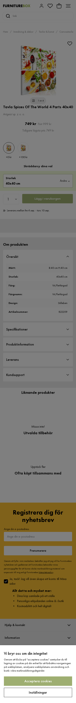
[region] (38, 674)
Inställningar (38, 692)
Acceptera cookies (38, 681)
